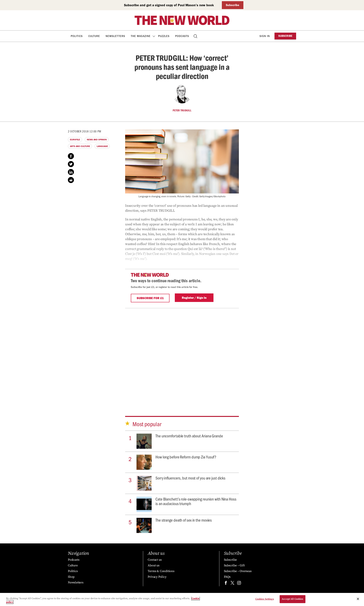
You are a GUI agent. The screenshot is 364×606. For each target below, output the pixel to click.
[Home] (182, 20)
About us (153, 565)
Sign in (265, 36)
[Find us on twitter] (232, 584)
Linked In (71, 172)
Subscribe (232, 5)
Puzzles (163, 36)
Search (196, 36)
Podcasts (182, 36)
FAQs (227, 577)
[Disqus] (182, 355)
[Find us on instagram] (239, 584)
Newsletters (115, 36)
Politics (77, 36)
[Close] (358, 599)
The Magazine (141, 36)
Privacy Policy (157, 577)
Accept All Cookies (292, 598)
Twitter (71, 164)
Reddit (71, 180)
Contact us (155, 560)
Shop (71, 577)
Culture (94, 36)
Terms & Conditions (161, 571)
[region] (182, 599)
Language (102, 146)
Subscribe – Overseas (238, 571)
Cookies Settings (264, 598)
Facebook (71, 156)
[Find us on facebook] (226, 584)
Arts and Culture (80, 146)
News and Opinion (97, 139)
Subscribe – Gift (234, 565)
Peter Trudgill (182, 110)
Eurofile (75, 139)
